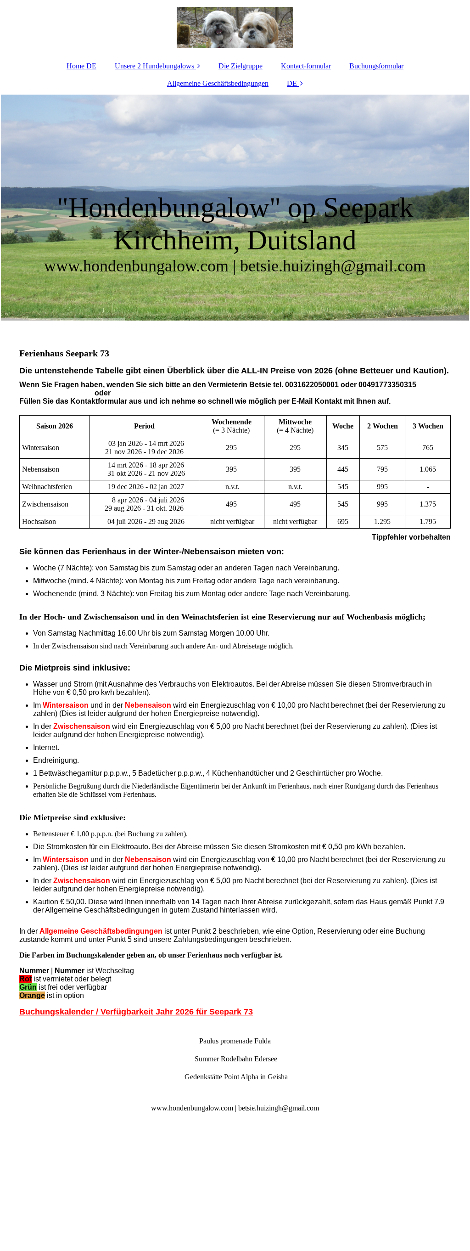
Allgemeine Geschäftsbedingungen (218, 83)
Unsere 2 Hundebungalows (154, 66)
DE (292, 83)
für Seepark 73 (224, 1011)
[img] (235, 27)
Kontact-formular (306, 66)
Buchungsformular (376, 66)
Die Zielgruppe (240, 66)
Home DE (81, 66)
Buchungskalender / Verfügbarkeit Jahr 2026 (107, 1011)
